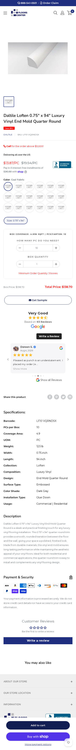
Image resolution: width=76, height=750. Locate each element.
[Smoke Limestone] (40, 186)
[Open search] (55, 13)
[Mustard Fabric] (29, 207)
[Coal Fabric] (8, 186)
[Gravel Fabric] (40, 197)
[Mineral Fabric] (8, 197)
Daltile (8, 134)
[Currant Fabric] (8, 207)
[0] (69, 13)
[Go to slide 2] (35, 375)
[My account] (62, 13)
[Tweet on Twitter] (63, 396)
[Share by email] (70, 396)
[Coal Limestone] (61, 186)
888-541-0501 (28, 3)
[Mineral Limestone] (18, 186)
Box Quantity (38, 256)
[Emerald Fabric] (40, 207)
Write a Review (49, 336)
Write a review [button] (38, 640)
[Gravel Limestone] (50, 186)
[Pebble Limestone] (29, 186)
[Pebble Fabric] (18, 197)
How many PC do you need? (38, 240)
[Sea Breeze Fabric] (61, 197)
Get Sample (39, 300)
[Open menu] (5, 13)
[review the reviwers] (61, 349)
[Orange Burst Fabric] (50, 207)
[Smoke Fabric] (29, 197)
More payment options (38, 744)
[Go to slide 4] (40, 375)
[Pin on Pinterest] (56, 396)
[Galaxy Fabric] (18, 207)
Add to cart (38, 725)
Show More (20, 368)
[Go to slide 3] (38, 375)
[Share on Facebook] (49, 396)
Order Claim (50, 3)
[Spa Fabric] (61, 207)
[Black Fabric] (50, 197)
